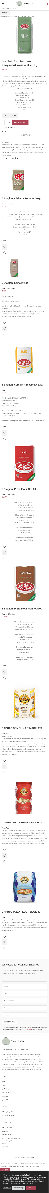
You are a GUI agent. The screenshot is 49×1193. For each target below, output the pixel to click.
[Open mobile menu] (3, 3)
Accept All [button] (30, 1188)
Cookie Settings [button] (18, 1188)
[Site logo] (24, 3)
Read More (7, 1188)
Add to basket (20, 122)
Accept (5, 1170)
